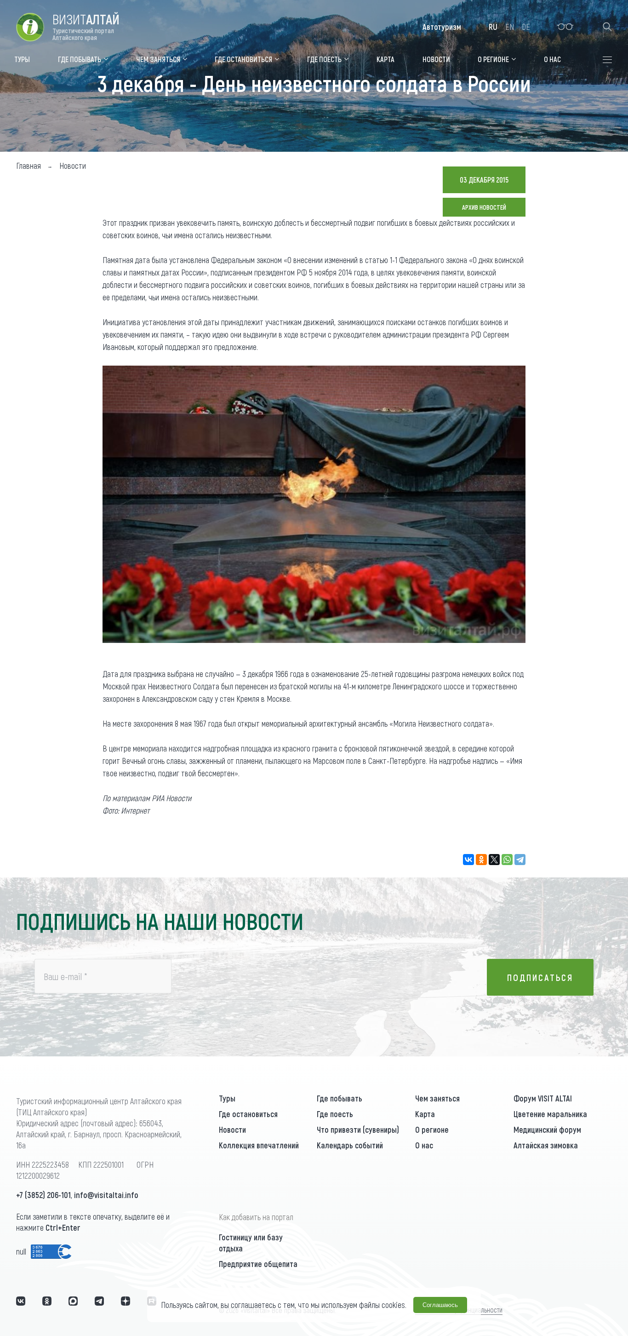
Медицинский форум (547, 1129)
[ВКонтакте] (468, 859)
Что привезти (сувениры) (358, 1129)
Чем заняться (437, 1098)
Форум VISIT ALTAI (543, 1098)
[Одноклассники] (481, 859)
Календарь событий (350, 1145)
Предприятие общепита (258, 1264)
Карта (425, 1114)
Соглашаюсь (440, 1305)
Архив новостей (484, 207)
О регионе (432, 1129)
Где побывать (339, 1098)
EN (509, 27)
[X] (494, 859)
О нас (424, 1145)
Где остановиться (248, 1114)
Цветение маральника (550, 1114)
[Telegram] (519, 859)
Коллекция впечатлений (259, 1145)
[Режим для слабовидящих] (565, 26)
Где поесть (335, 1114)
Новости (232, 1129)
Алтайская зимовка (546, 1145)
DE (526, 27)
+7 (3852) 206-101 (43, 1195)
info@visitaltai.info (106, 1195)
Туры (227, 1098)
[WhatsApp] (507, 859)
